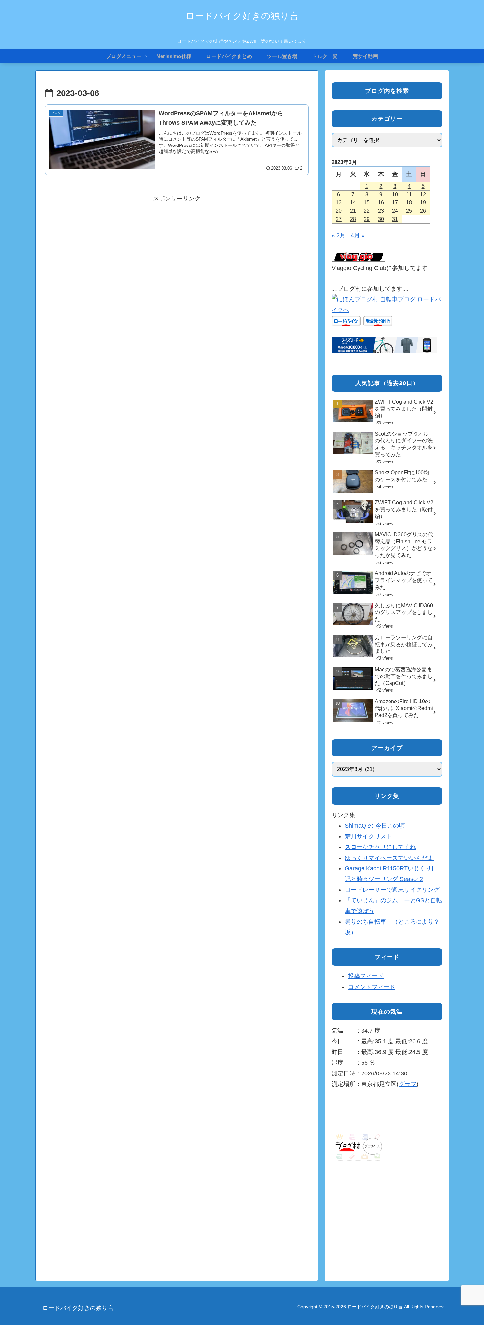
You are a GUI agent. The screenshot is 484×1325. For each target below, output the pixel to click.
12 (423, 194)
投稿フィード (366, 976)
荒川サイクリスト (368, 836)
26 (423, 211)
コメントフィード (371, 987)
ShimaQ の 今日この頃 (379, 825)
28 (353, 219)
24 (395, 211)
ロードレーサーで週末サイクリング (392, 890)
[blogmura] (387, 304)
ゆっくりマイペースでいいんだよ (389, 858)
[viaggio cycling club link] (359, 256)
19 (423, 202)
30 (381, 219)
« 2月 (339, 235)
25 (409, 211)
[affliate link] (384, 344)
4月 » (358, 235)
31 (395, 219)
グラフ (408, 1084)
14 (353, 202)
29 (367, 219)
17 (395, 202)
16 (381, 202)
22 (367, 211)
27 (339, 219)
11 (409, 194)
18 (409, 202)
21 (353, 211)
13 (339, 202)
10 (395, 194)
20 (339, 211)
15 (367, 202)
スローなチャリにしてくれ (380, 847)
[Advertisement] (177, 250)
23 (381, 211)
